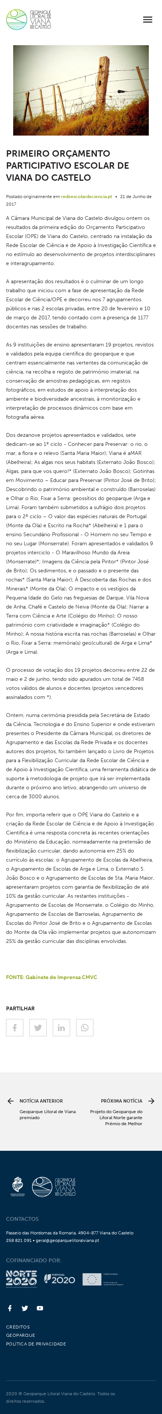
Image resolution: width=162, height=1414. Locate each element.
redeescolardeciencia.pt (86, 196)
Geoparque (20, 1335)
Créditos (17, 1327)
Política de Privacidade (36, 1344)
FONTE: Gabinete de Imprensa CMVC (51, 977)
